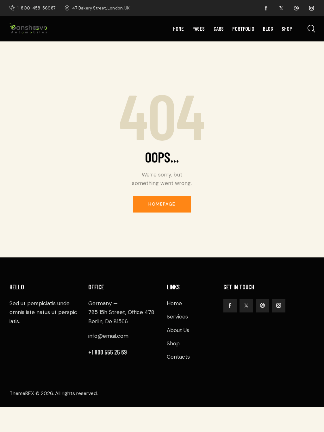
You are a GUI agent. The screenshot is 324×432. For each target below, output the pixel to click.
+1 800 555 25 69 (107, 352)
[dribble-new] (296, 8)
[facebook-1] (266, 8)
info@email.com (108, 335)
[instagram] (312, 8)
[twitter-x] (281, 8)
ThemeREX (21, 393)
